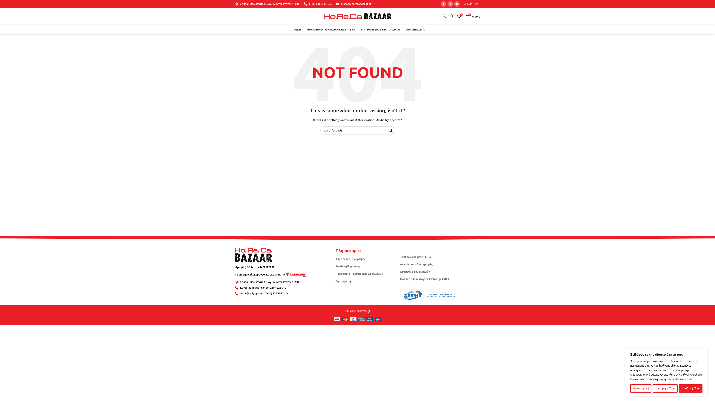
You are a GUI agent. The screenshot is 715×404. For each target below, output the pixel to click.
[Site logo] (358, 16)
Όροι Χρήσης (344, 281)
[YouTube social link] (457, 4)
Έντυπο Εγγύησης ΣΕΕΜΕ (416, 256)
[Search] (451, 16)
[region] (666, 372)
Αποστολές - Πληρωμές (351, 259)
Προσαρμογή (641, 388)
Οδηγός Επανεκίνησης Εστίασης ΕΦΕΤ (425, 279)
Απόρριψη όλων (665, 388)
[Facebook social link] (443, 4)
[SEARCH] (390, 130)
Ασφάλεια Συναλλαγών (415, 271)
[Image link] (253, 254)
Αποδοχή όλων (691, 388)
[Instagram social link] (450, 4)
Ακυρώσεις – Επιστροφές (416, 264)
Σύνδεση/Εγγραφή (348, 266)
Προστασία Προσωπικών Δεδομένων (359, 273)
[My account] (444, 16)
